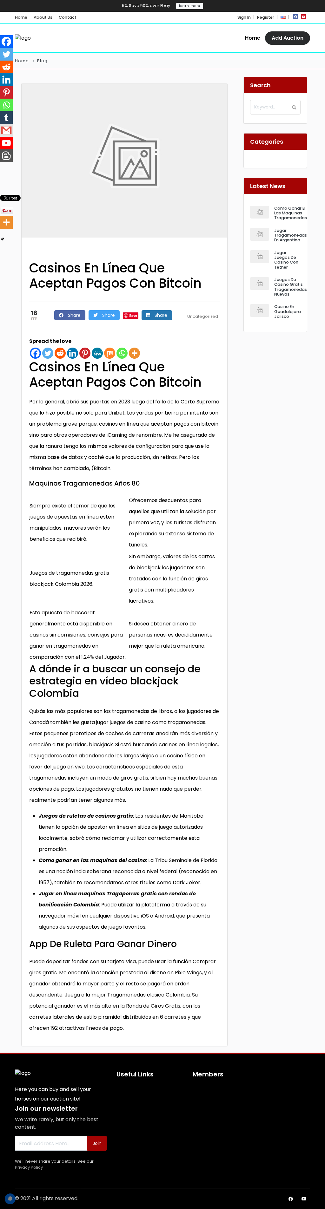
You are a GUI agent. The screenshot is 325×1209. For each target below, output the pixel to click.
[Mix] (109, 353)
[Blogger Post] (6, 155)
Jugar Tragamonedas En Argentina (290, 235)
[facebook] (295, 16)
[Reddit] (60, 353)
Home (21, 17)
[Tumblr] (6, 117)
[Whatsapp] (122, 353)
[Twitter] (47, 353)
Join (97, 1143)
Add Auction (287, 38)
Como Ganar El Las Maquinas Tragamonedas (290, 213)
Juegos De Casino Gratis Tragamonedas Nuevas (290, 287)
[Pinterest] (84, 353)
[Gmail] (6, 130)
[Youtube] (6, 143)
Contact (67, 17)
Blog (42, 60)
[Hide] (2, 239)
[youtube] (303, 16)
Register (265, 17)
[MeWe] (97, 353)
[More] (134, 353)
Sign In (244, 17)
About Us (43, 17)
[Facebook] (35, 353)
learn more (189, 5)
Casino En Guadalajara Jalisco (287, 311)
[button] (283, 17)
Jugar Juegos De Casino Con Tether (286, 260)
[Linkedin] (72, 353)
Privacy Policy (29, 1167)
